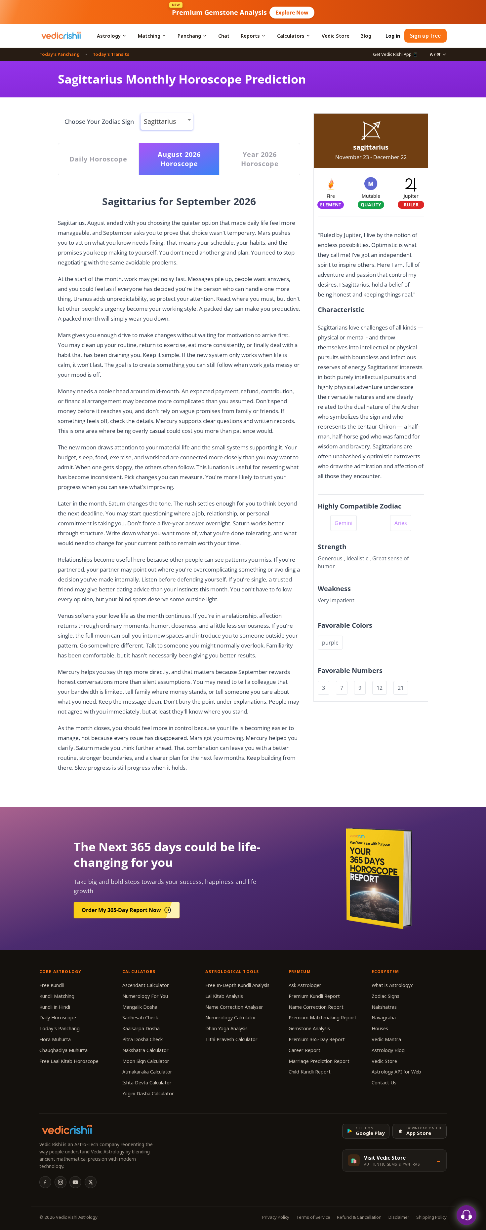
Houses (380, 1028)
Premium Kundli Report (314, 996)
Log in (392, 35)
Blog (365, 35)
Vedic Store (335, 35)
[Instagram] (60, 1182)
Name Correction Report (316, 1007)
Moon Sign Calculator (145, 1061)
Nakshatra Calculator (145, 1050)
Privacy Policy (275, 1217)
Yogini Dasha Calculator (148, 1093)
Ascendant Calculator (145, 985)
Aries (400, 523)
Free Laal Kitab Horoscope (69, 1061)
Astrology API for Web (396, 1072)
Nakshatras (384, 1007)
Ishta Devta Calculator (147, 1082)
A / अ (435, 54)
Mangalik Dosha (139, 1007)
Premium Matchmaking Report (322, 1017)
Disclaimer (398, 1217)
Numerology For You (145, 996)
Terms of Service (313, 1217)
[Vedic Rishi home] (61, 36)
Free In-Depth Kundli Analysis (237, 985)
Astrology (109, 35)
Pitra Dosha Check (142, 1039)
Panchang (189, 35)
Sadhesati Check (140, 1017)
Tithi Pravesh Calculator (231, 1039)
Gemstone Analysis (309, 1028)
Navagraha (384, 1017)
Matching (149, 35)
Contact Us (384, 1082)
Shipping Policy (431, 1217)
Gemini (343, 523)
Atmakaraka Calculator (147, 1072)
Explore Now (291, 12)
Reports (250, 35)
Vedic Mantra (386, 1039)
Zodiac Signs (385, 996)
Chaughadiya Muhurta (63, 1050)
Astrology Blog (388, 1050)
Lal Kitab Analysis (224, 996)
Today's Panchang (59, 54)
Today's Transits (111, 54)
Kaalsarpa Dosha (141, 1028)
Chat (223, 35)
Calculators (290, 35)
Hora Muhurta (55, 1039)
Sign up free (425, 35)
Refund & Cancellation (359, 1217)
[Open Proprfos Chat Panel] (466, 1215)
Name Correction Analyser (234, 1007)
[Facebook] (45, 1182)
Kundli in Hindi (54, 1007)
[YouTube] (75, 1182)
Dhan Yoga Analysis (226, 1028)
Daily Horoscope (57, 1017)
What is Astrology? (392, 985)
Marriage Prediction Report (319, 1061)
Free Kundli (51, 985)
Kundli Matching (56, 996)
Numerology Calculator (230, 1017)
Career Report (304, 1050)
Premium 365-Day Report (317, 1039)
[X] (91, 1182)
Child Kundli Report (310, 1072)
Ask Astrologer (305, 985)
